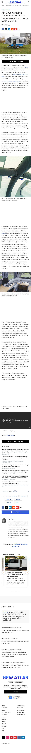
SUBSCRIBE (4, 708)
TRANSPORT (25, 6)
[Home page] (15, 2)
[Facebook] (3, 29)
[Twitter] (6, 29)
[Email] (18, 29)
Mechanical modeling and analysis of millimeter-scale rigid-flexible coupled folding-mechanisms (15, 465)
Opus (17, 502)
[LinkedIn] (9, 29)
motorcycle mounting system (11, 81)
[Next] (27, 572)
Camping (9, 499)
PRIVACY (4, 724)
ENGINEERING (10, 6)
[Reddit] (12, 29)
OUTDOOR (18, 6)
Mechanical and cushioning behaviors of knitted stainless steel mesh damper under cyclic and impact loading (15, 471)
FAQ (3, 730)
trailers (9, 502)
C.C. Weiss (11, 519)
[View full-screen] (29, 35)
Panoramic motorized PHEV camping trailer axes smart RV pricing (15, 574)
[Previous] (4, 572)
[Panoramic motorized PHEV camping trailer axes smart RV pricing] (16, 563)
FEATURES (4, 714)
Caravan (23, 496)
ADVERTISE (5, 719)
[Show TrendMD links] (28, 491)
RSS (3, 728)
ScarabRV (4, 233)
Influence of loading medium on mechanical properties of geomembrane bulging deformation (15, 482)
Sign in (5, 612)
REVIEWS (4, 717)
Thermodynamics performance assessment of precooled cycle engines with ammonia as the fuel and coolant (15, 477)
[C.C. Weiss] (4, 520)
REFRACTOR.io (21, 714)
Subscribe (15, 692)
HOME (3, 705)
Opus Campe (10, 435)
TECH (3, 6)
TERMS (3, 721)
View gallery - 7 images (15, 61)
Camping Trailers (12, 496)
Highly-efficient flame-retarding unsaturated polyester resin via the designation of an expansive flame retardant (15, 450)
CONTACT (4, 726)
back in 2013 (24, 68)
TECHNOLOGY (21, 710)
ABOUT (3, 710)
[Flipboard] (15, 29)
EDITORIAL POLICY (6, 712)
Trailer (18, 499)
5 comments (17, 512)
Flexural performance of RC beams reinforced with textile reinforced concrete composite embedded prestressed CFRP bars (15, 458)
